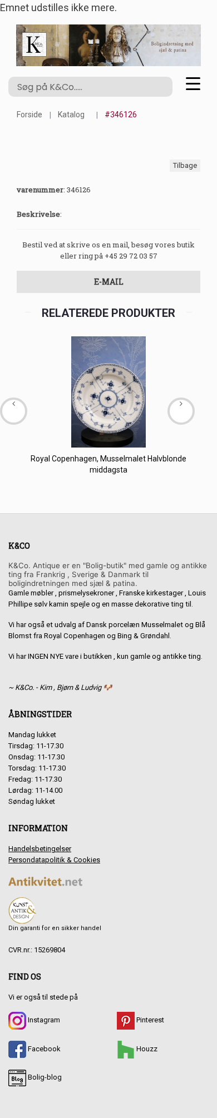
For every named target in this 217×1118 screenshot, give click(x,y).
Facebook (43, 1049)
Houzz (146, 1049)
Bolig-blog (44, 1077)
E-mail (109, 281)
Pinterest (149, 1020)
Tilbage (185, 165)
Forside (29, 114)
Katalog (71, 114)
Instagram (43, 1020)
